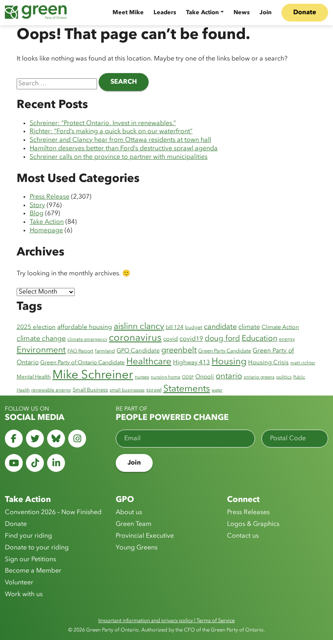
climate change (41, 338)
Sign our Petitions (30, 559)
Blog (36, 213)
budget (193, 327)
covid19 (191, 339)
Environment (41, 350)
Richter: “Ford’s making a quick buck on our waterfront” (111, 131)
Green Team (133, 524)
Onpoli (204, 377)
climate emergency (87, 339)
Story (37, 205)
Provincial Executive (145, 536)
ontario (229, 376)
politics (284, 377)
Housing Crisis (268, 363)
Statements (186, 389)
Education (259, 339)
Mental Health (34, 377)
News (242, 12)
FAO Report (80, 351)
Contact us (243, 536)
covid (170, 339)
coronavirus (135, 338)
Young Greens (137, 548)
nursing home (165, 377)
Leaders (165, 12)
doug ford (222, 339)
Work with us (24, 594)
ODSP (188, 377)
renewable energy (51, 390)
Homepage (46, 230)
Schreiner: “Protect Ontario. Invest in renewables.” (103, 123)
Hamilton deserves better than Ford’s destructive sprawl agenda (124, 148)
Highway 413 (191, 363)
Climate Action (280, 327)
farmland (105, 351)
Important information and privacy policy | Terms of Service (166, 620)
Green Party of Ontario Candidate (82, 362)
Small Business (90, 390)
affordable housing (84, 327)
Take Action (202, 12)
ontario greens (259, 377)
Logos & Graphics (253, 524)
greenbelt (179, 350)
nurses (142, 377)
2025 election (36, 327)
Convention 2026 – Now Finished (53, 512)
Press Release (49, 197)
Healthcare (148, 361)
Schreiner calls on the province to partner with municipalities (119, 157)
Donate (304, 12)
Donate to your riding (37, 548)
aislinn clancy (139, 326)
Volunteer (19, 582)
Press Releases (248, 512)
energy (287, 339)
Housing (229, 361)
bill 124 (175, 327)
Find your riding (28, 536)
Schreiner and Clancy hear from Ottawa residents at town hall (120, 140)
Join (265, 12)
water (217, 390)
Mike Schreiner (92, 375)
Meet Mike (128, 12)
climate (249, 327)
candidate (220, 327)
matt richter (302, 363)
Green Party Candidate (224, 351)
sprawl (154, 390)
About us (129, 512)
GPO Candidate (138, 351)
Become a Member (33, 571)
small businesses (127, 390)
